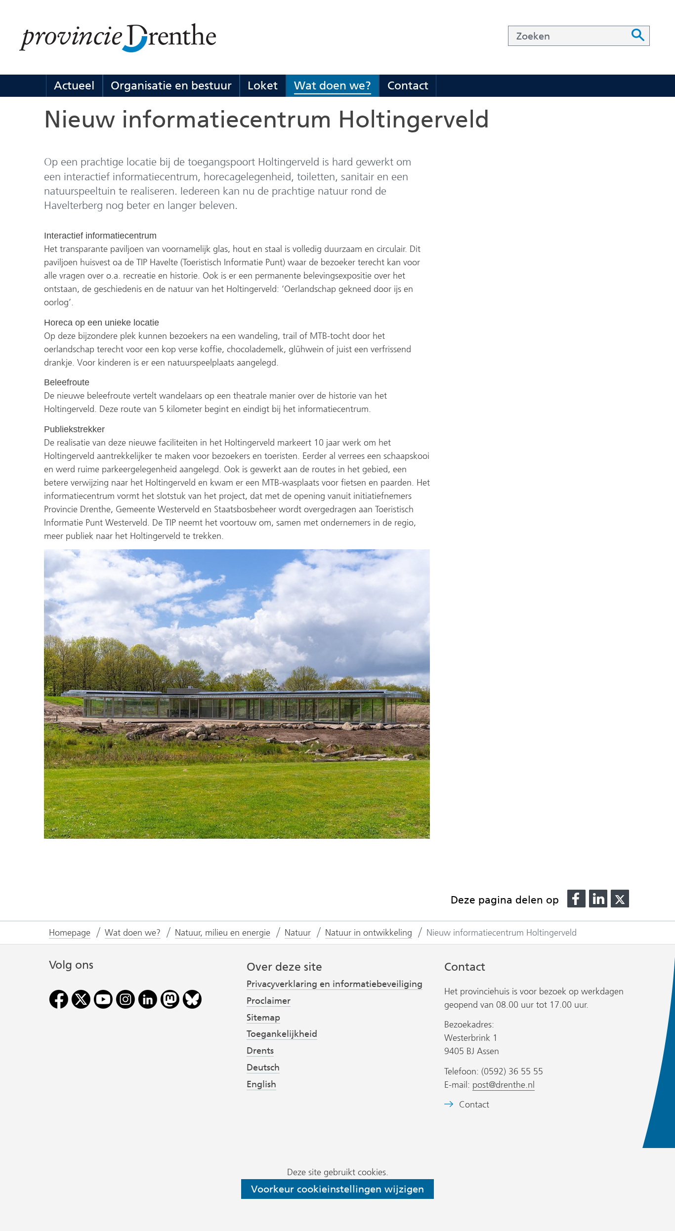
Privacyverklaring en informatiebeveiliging (334, 984)
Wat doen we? (332, 85)
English (261, 1084)
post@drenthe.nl (503, 1084)
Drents (260, 1050)
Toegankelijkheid (282, 1033)
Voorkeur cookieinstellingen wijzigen (337, 1189)
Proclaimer (269, 1000)
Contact (407, 85)
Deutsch (263, 1067)
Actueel (74, 85)
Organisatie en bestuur (171, 85)
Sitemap (263, 1017)
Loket (263, 85)
